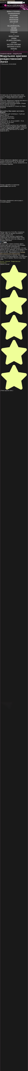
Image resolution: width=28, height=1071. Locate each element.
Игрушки (7, 261)
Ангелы (2, 261)
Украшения (3, 262)
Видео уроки (14, 36)
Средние (13, 30)
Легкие (14, 28)
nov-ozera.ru (15, 5)
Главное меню (6, 53)
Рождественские (15, 261)
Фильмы (14, 48)
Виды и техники (13, 11)
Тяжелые (14, 32)
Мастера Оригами (14, 44)
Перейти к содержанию (7, 0)
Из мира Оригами (13, 40)
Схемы (13, 38)
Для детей (14, 21)
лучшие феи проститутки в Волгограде (12, 253)
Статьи (14, 42)
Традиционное (14, 13)
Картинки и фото (14, 46)
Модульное (13, 19)
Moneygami (13, 17)
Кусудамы (14, 15)
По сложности (13, 26)
